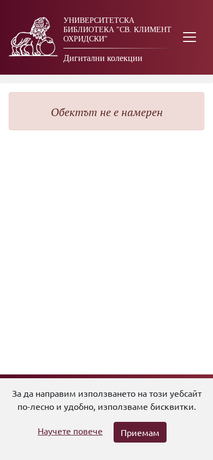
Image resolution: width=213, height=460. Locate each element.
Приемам (140, 432)
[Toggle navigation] (189, 37)
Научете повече (70, 430)
